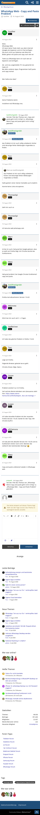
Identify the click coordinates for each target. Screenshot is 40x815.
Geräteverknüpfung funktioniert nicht (18, 693)
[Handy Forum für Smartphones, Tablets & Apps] (8, 3)
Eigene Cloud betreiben (13, 597)
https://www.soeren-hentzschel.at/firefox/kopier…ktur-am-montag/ (18, 395)
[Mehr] (37, 40)
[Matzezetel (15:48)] (4, 658)
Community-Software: (20, 812)
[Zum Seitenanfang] (36, 812)
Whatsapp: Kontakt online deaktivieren (18, 699)
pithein (7, 587)
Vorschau (10, 547)
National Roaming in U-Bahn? (15, 641)
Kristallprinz (33, 724)
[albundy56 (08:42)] (12, 658)
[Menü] (37, 3)
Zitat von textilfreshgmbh (15, 170)
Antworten (29, 547)
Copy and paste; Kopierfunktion (25, 782)
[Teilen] (37, 25)
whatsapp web (8, 782)
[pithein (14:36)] (8, 658)
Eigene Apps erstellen (12, 580)
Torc (6, 576)
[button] (5, 540)
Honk (6, 618)
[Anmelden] (32, 2)
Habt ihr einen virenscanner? (15, 585)
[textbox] (20, 528)
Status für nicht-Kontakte (14, 673)
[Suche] (27, 3)
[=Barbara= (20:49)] (15, 658)
